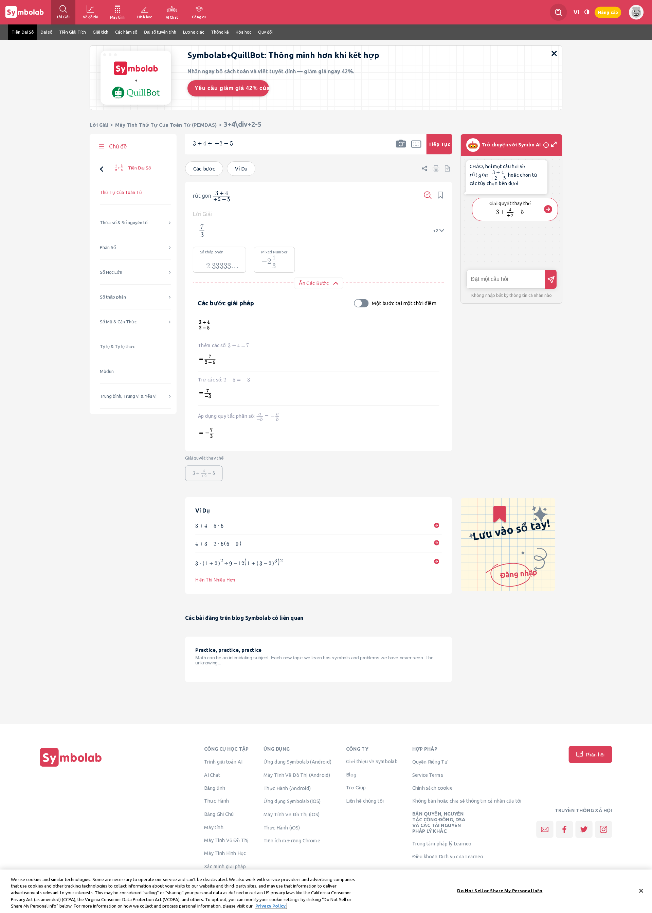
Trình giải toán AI (223, 761)
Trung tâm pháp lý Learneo (442, 843)
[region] (326, 891)
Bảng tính (214, 787)
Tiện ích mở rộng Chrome (292, 840)
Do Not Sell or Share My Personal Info (499, 890)
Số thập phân (113, 297)
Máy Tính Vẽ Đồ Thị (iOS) (292, 814)
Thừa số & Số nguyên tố (123, 222)
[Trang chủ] (71, 766)
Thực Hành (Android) (287, 788)
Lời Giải (99, 125)
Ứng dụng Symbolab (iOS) (292, 801)
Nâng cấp (608, 12)
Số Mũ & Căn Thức (118, 321)
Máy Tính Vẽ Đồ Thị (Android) (297, 774)
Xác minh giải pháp (225, 866)
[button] (401, 148)
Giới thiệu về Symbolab (371, 761)
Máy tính (213, 827)
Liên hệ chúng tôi (365, 800)
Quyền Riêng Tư (430, 761)
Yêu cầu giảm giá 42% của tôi (232, 88)
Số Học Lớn (111, 272)
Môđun (107, 371)
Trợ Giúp (356, 787)
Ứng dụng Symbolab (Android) (298, 761)
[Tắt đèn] (586, 12)
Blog (351, 774)
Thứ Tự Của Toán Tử (121, 192)
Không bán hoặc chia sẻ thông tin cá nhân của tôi (467, 800)
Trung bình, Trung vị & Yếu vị (128, 396)
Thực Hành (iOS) (282, 827)
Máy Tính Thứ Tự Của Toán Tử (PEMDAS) (166, 125)
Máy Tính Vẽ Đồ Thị (226, 840)
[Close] (641, 890)
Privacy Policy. (270, 905)
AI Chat (212, 774)
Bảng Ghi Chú (219, 814)
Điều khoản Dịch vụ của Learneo (447, 856)
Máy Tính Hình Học (225, 853)
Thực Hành (216, 800)
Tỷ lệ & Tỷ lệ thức (117, 346)
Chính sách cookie (432, 787)
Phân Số (108, 247)
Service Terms (427, 774)
